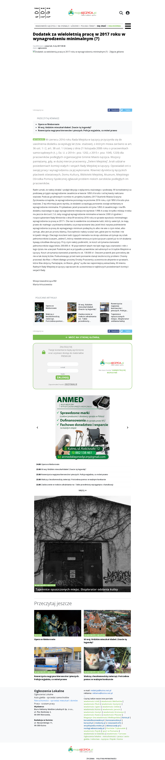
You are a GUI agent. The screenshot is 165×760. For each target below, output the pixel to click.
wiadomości (102, 717)
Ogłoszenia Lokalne (43, 694)
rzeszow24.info (114, 723)
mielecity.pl (100, 723)
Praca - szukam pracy (44, 703)
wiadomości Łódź (91, 701)
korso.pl (125, 717)
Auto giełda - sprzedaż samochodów (51, 697)
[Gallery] (82, 427)
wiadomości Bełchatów (111, 701)
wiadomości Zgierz (92, 706)
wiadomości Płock (92, 704)
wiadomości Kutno (92, 709)
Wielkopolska (114, 717)
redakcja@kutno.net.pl (101, 690)
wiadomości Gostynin (111, 704)
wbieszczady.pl (113, 725)
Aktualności (38, 139)
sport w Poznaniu (110, 731)
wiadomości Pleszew (112, 715)
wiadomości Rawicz (92, 715)
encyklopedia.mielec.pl (94, 725)
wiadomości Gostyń (92, 712)
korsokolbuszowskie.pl (94, 720)
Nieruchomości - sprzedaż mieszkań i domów (56, 700)
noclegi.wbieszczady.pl (94, 728)
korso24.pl (88, 723)
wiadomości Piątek (92, 731)
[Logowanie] (127, 13)
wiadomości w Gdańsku (94, 733)
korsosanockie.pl (113, 720)
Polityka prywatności (106, 759)
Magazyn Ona (90, 717)
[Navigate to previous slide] (37, 427)
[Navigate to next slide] (128, 427)
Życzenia (90, 759)
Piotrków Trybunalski (116, 728)
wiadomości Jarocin (111, 709)
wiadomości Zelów (111, 706)
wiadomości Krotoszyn (114, 712)
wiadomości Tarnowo (116, 733)
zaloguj (63, 377)
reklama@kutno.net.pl (102, 693)
